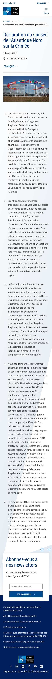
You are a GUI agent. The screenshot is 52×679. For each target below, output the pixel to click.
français (9, 66)
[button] (43, 3)
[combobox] (43, 3)
